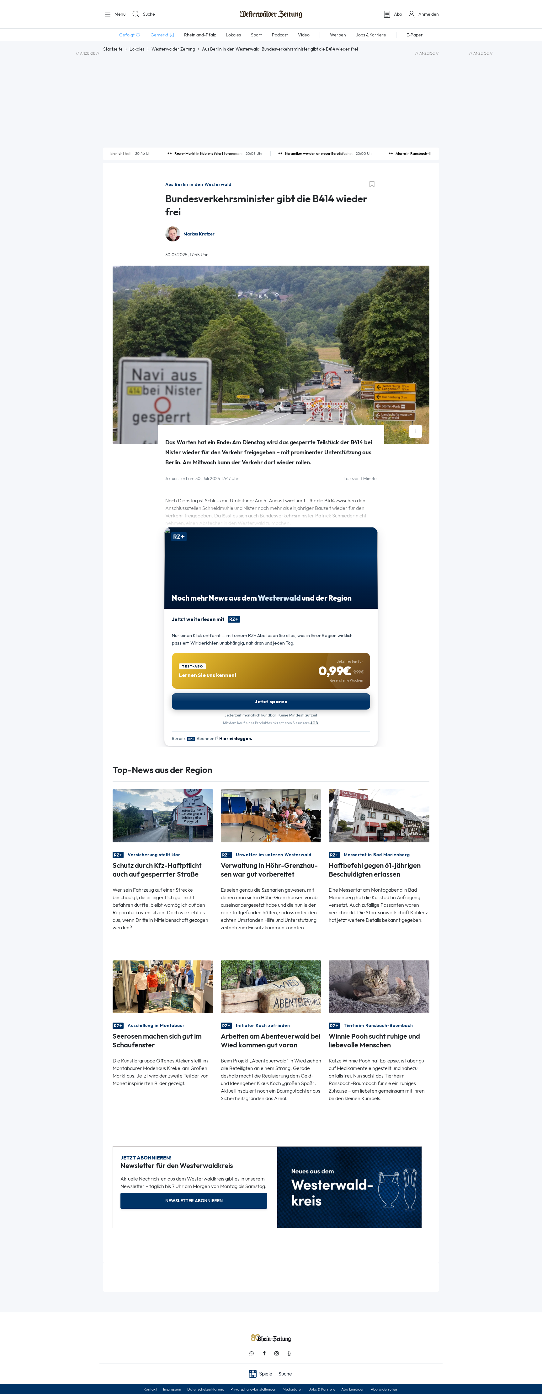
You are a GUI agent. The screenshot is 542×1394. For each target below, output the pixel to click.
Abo (398, 14)
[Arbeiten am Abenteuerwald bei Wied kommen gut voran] (271, 986)
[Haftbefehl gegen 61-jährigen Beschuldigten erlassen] (379, 815)
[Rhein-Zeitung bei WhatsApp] (251, 1353)
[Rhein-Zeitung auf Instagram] (277, 1353)
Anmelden (428, 14)
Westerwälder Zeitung (173, 49)
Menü (119, 14)
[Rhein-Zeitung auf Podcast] (289, 1353)
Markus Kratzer (199, 234)
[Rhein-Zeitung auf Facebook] (264, 1353)
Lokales (137, 49)
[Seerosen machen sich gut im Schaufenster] (163, 986)
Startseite (113, 49)
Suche (149, 14)
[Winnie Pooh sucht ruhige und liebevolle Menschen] (379, 986)
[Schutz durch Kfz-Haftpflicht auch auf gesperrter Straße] (163, 815)
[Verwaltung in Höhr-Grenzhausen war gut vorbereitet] (271, 815)
